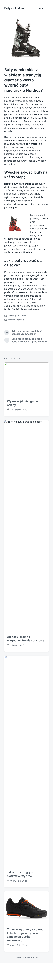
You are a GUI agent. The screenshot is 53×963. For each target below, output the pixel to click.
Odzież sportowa (16, 319)
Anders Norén (31, 957)
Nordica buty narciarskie (17, 183)
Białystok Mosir (14, 8)
